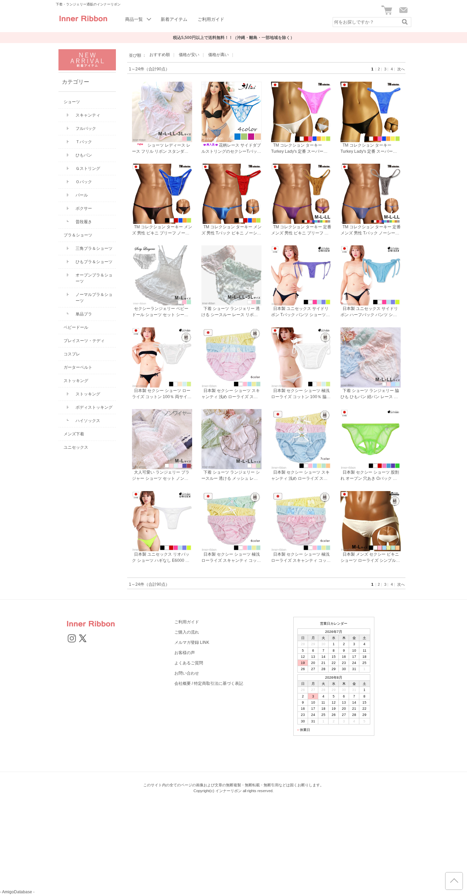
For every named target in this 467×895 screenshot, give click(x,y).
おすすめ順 (159, 54)
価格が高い (218, 54)
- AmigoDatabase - (17, 892)
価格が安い (189, 54)
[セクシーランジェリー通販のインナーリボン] (83, 24)
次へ (401, 69)
